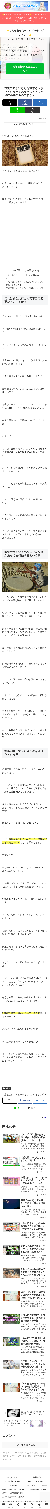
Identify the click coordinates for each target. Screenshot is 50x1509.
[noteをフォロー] (25, 879)
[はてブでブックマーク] (41, 1016)
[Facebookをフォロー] (30, 872)
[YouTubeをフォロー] (13, 879)
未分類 (7, 1088)
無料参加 (37, 1477)
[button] (32, 110)
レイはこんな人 (13, 1477)
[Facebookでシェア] (8, 1016)
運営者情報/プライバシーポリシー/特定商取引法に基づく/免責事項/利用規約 (13, 1493)
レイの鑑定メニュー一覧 (37, 1485)
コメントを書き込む (25, 1444)
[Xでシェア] (8, 1008)
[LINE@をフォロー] (36, 879)
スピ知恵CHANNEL (13, 1481)
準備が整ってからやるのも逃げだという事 (24, 288)
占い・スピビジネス (37, 1481)
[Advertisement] (25, 238)
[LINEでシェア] (8, 1023)
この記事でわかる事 (21, 270)
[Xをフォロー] (19, 872)
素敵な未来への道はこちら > (25, 68)
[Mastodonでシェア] (19, 1008)
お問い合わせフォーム (37, 1489)
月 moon (13, 1485)
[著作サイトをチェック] (8, 872)
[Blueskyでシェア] (30, 1008)
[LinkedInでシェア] (30, 1023)
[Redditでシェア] (30, 1016)
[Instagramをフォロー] (42, 872)
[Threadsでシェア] (19, 1016)
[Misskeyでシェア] (41, 1008)
